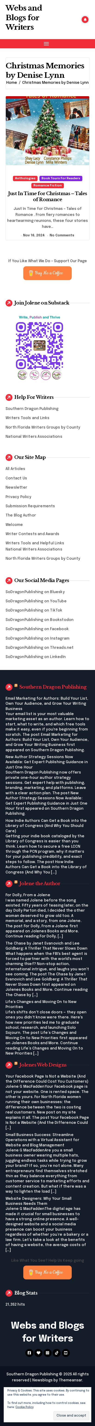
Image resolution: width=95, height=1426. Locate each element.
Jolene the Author (39, 883)
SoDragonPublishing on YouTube (36, 601)
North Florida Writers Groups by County (43, 427)
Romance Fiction (47, 185)
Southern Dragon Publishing (32, 409)
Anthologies (25, 178)
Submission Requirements (30, 506)
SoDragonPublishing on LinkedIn (36, 657)
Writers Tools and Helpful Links (35, 543)
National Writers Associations (34, 437)
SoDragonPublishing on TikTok (34, 610)
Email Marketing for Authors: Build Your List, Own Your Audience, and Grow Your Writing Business (47, 704)
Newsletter (16, 488)
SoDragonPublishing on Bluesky (35, 592)
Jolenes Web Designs (42, 1065)
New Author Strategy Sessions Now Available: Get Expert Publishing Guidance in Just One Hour (47, 762)
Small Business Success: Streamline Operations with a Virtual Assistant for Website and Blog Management (42, 1140)
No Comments (62, 235)
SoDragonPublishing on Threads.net (40, 648)
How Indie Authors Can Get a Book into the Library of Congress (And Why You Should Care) (46, 826)
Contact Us (16, 478)
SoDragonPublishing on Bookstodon (40, 620)
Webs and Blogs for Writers (24, 17)
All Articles (15, 469)
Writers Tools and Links (28, 418)
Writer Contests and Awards (32, 534)
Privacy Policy (18, 497)
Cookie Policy (24, 1407)
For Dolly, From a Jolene (28, 895)
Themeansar (70, 1380)
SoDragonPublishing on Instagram (37, 639)
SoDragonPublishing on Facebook (37, 629)
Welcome (14, 525)
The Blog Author (21, 515)
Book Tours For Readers (61, 178)
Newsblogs (42, 1380)
